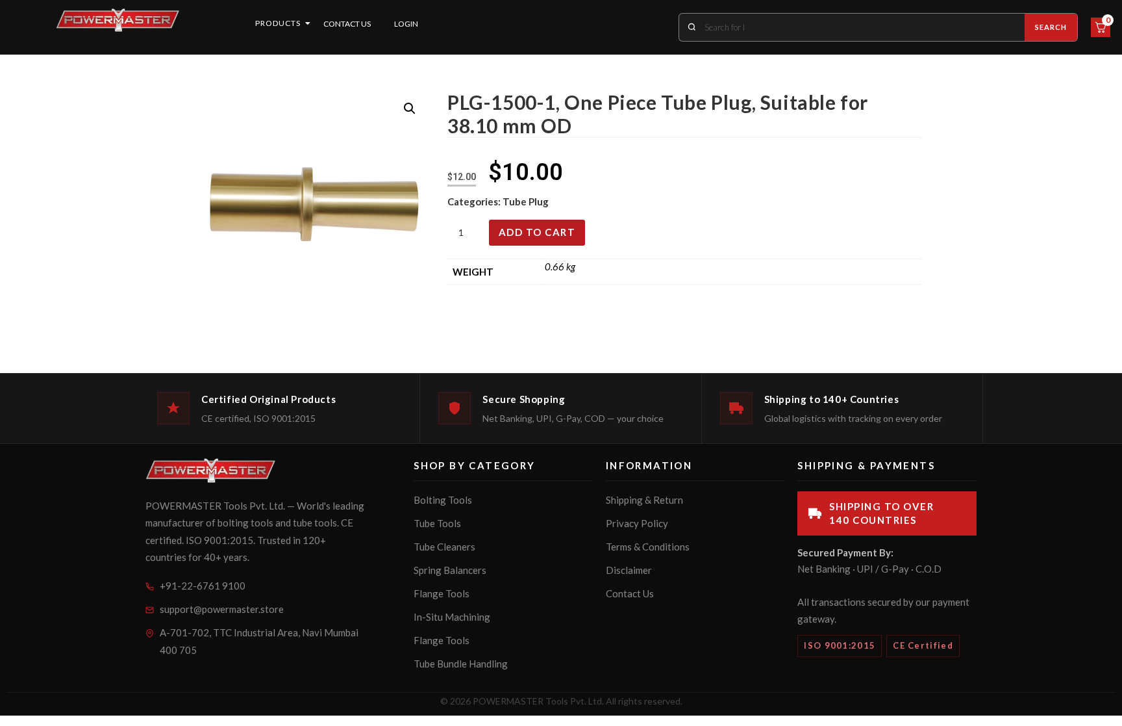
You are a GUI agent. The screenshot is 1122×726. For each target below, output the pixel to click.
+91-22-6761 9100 (202, 585)
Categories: (475, 201)
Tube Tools (437, 523)
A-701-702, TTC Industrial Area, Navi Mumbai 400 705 (259, 641)
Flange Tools (441, 593)
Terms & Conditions (648, 546)
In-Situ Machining (452, 617)
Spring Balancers (450, 570)
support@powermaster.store (222, 609)
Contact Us (347, 24)
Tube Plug (526, 201)
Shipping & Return (644, 500)
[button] (409, 108)
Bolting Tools (443, 500)
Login (406, 24)
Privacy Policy (637, 523)
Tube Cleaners (444, 546)
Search (1051, 27)
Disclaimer (629, 570)
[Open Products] (308, 23)
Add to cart (537, 232)
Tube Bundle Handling (461, 663)
